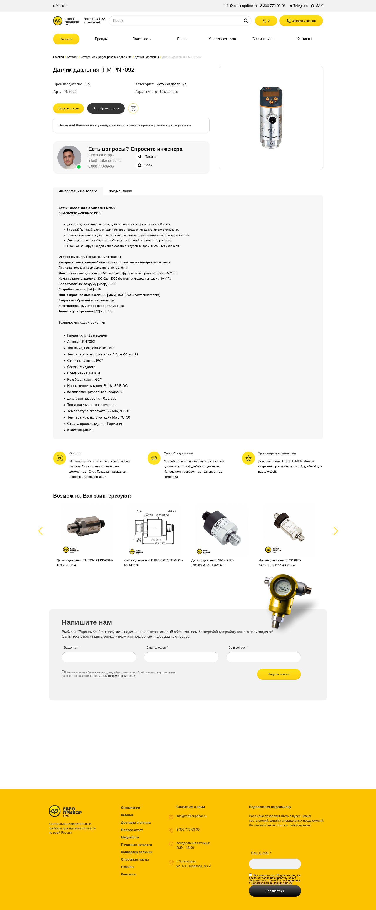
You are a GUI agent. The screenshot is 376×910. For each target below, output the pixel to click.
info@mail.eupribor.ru (240, 6)
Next (335, 531)
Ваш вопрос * (238, 647)
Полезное (140, 39)
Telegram (300, 6)
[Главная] (66, 20)
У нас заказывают (223, 39)
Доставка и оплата (136, 822)
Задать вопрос (279, 674)
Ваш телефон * (157, 647)
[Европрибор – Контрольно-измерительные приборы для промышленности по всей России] (73, 811)
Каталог (66, 39)
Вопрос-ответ (132, 830)
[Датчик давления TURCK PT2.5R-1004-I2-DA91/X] (154, 536)
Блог (181, 39)
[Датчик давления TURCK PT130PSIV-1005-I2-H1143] (87, 536)
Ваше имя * (72, 647)
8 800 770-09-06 (273, 6)
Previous (42, 531)
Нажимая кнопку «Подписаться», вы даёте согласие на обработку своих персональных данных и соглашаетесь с (274, 879)
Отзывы (127, 867)
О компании (262, 39)
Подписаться (275, 891)
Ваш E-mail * (261, 853)
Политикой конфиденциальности (114, 675)
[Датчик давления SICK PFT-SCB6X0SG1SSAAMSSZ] (289, 536)
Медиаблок (130, 837)
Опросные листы (135, 859)
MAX (319, 6)
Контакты (304, 39)
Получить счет (68, 108)
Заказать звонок (303, 20)
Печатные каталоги (136, 844)
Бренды (101, 39)
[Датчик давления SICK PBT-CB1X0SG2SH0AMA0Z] (221, 536)
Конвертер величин (136, 852)
